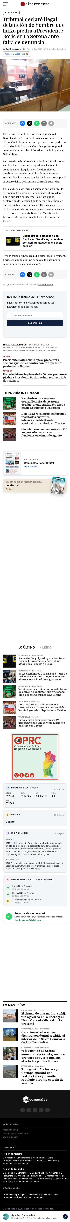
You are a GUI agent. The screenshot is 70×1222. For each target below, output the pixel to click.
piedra (52, 351)
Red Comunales (13, 49)
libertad (41, 351)
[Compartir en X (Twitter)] (29, 123)
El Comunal (8, 1173)
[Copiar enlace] (51, 123)
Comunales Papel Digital (14, 1194)
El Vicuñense (52, 1173)
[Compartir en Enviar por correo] (44, 123)
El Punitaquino (26, 1178)
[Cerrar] (65, 1216)
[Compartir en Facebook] (22, 123)
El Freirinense (21, 1163)
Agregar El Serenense (15, 54)
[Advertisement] (35, 530)
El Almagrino (9, 1158)
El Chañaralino (23, 1158)
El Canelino (58, 1178)
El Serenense (22, 1173)
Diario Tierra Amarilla (23, 1160)
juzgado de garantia (32, 348)
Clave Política (34, 1194)
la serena (52, 348)
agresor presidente (41, 345)
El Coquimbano (37, 1173)
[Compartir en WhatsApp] (37, 123)
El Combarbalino (42, 1178)
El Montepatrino (52, 1176)
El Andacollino (22, 1176)
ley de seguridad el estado (19, 351)
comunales (10, 348)
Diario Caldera (39, 1158)
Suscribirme (35, 322)
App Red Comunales (33, 1197)
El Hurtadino (37, 1176)
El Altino (38, 1160)
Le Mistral (47, 1194)
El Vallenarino (51, 1160)
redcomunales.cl (11, 1130)
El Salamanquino (21, 1181)
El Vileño (35, 1181)
